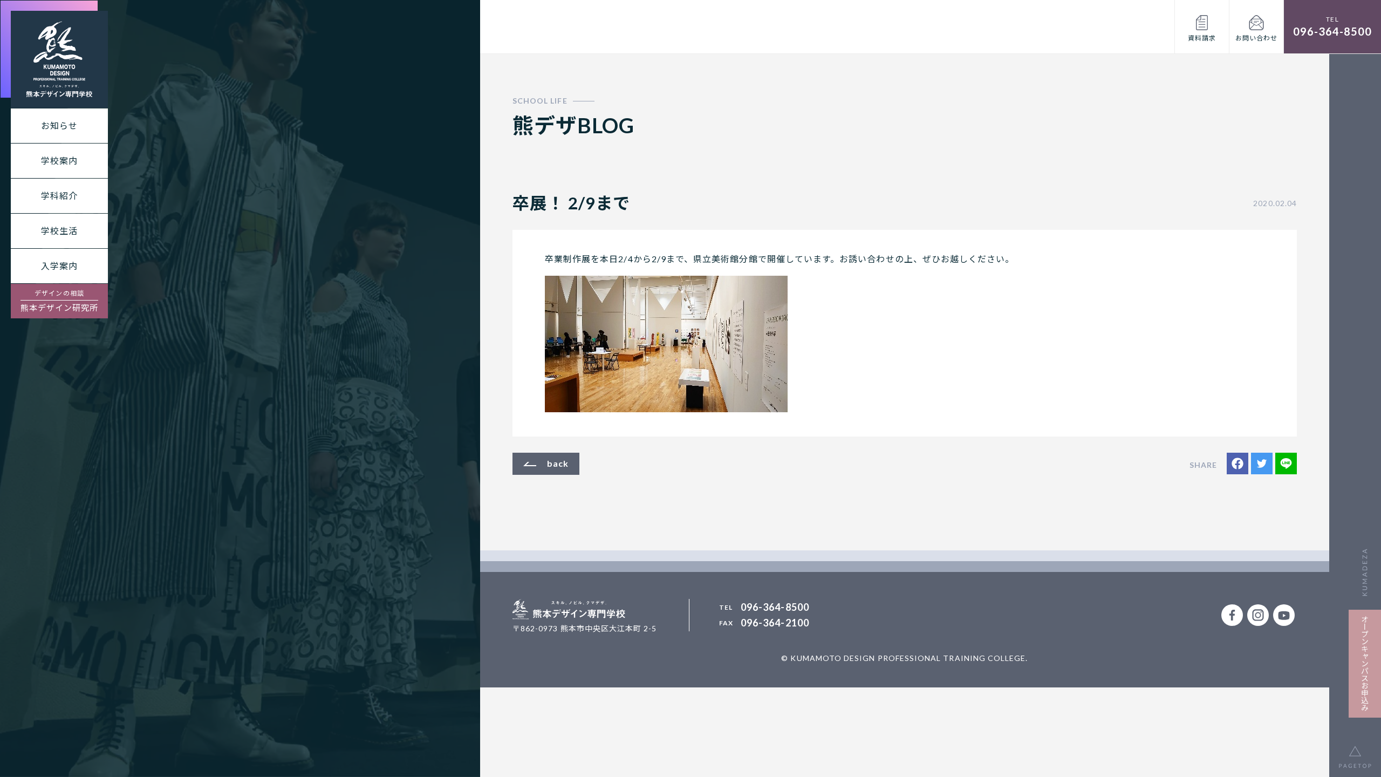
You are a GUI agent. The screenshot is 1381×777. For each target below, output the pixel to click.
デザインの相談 (59, 300)
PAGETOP (1355, 751)
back (558, 463)
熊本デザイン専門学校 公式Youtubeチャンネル (1284, 615)
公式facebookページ (1232, 615)
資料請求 (1202, 38)
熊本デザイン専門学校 (59, 59)
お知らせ (59, 125)
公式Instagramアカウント (1258, 615)
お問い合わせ (1256, 38)
